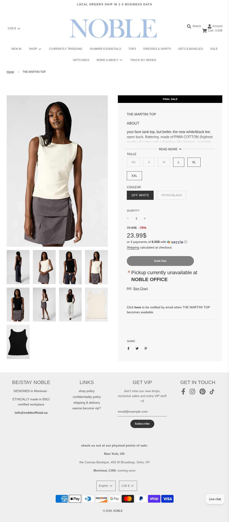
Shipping (133, 247)
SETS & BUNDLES (190, 48)
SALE (214, 48)
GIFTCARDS (81, 60)
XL (194, 162)
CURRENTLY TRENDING (66, 48)
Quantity (133, 210)
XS (133, 162)
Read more (168, 149)
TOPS (132, 48)
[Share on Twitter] (137, 348)
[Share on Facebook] (129, 348)
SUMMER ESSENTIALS (105, 48)
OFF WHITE (140, 195)
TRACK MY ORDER (143, 60)
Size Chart (140, 288)
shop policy (87, 391)
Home (10, 71)
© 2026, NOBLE (113, 510)
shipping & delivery (86, 402)
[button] (170, 242)
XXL (134, 175)
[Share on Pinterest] (146, 348)
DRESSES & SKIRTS (157, 48)
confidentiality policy (87, 397)
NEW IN (16, 48)
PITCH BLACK (171, 195)
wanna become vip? (86, 408)
